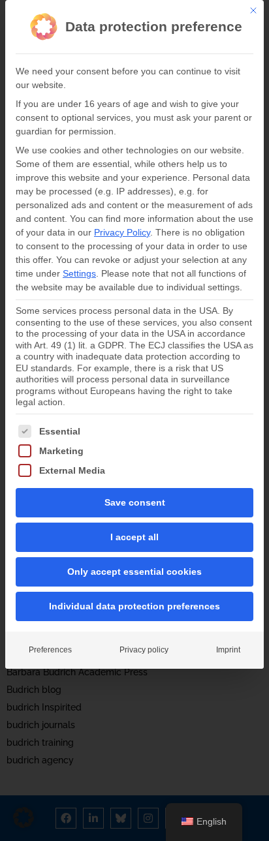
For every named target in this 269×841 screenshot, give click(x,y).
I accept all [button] (134, 537)
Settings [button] (79, 273)
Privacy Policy (122, 232)
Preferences (50, 649)
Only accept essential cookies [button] (134, 571)
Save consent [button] (134, 502)
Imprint (228, 649)
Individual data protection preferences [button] (134, 606)
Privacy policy (143, 649)
